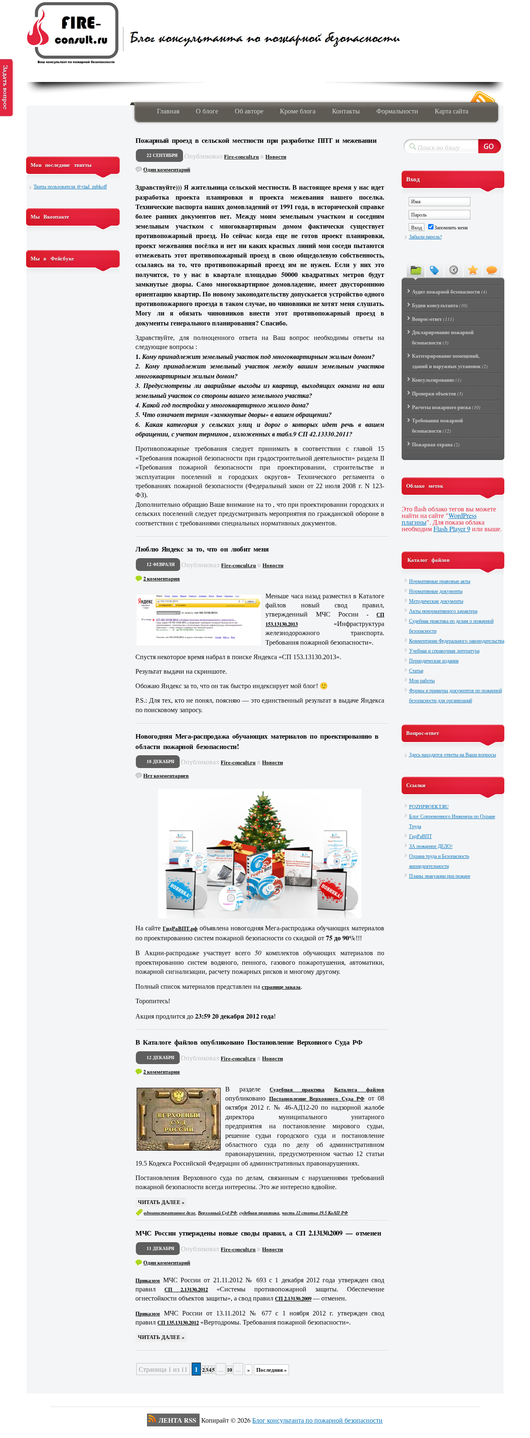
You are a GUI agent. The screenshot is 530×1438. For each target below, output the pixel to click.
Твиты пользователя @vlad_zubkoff (70, 186)
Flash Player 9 (452, 528)
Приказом (147, 1280)
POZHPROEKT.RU (429, 806)
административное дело (169, 1212)
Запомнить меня (451, 227)
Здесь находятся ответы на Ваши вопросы (452, 754)
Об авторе (249, 110)
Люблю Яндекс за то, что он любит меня (201, 549)
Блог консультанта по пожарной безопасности (317, 1420)
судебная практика (259, 1212)
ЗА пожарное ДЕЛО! (431, 846)
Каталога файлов (359, 1089)
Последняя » (271, 1369)
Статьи (416, 670)
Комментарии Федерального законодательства (456, 640)
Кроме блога (298, 110)
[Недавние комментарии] (492, 269)
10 (229, 1369)
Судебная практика (297, 1089)
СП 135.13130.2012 (178, 1322)
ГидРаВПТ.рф (180, 928)
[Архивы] (454, 269)
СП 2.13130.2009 (293, 1298)
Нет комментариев (166, 775)
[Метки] (434, 269)
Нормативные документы (436, 591)
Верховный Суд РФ (217, 1212)
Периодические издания (434, 660)
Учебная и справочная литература (444, 650)
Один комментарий (166, 169)
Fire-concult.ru (241, 156)
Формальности (397, 110)
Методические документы (436, 600)
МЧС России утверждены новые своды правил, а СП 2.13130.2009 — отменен (258, 1233)
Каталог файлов (428, 560)
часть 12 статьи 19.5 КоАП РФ (315, 1212)
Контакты (346, 110)
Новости (275, 156)
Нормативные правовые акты (439, 581)
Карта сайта (451, 110)
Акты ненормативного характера (443, 610)
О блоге (207, 110)
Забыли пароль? (425, 236)
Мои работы (422, 680)
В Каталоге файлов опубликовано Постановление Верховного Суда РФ (248, 1042)
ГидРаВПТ (420, 836)
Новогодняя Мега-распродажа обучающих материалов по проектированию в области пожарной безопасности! (256, 741)
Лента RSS (177, 1420)
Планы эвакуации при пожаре (439, 875)
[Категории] (415, 269)
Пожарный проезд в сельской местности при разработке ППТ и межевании (255, 140)
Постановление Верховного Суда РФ (316, 1098)
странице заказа (281, 986)
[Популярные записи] (473, 269)
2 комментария (161, 578)
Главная (168, 110)
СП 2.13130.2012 (186, 1289)
